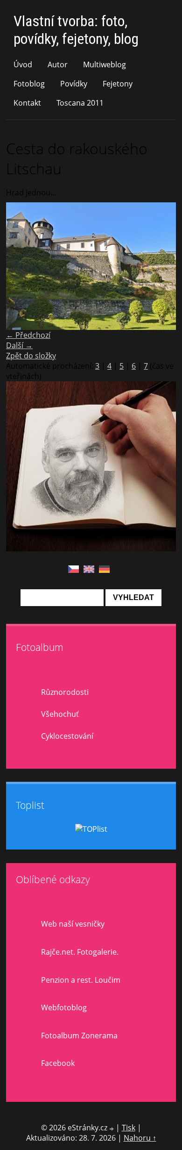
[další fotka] (160, 266)
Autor (58, 64)
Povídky (73, 84)
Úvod (23, 64)
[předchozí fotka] (21, 266)
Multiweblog (104, 64)
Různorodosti (65, 692)
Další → (19, 345)
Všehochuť (60, 714)
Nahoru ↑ (140, 1138)
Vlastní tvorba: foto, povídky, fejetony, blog (76, 30)
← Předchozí (28, 335)
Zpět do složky (31, 355)
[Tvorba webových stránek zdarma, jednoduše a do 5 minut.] (112, 1128)
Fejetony (118, 84)
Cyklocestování (67, 736)
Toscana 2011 (80, 103)
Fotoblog (29, 84)
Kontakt (27, 103)
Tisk (128, 1127)
